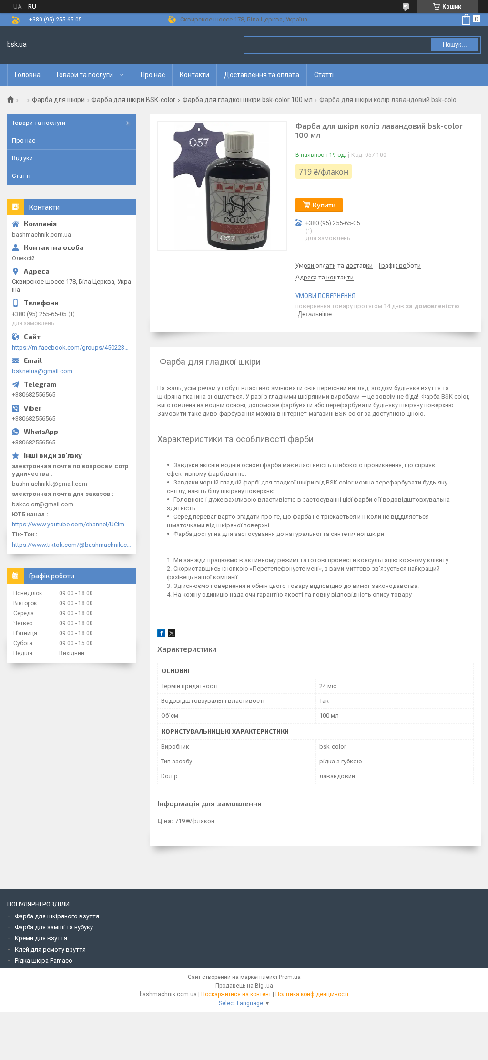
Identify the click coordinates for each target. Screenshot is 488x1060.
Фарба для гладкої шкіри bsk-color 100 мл (248, 99)
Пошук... (455, 44)
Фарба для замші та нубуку (54, 927)
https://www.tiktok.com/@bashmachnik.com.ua (71, 544)
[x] (171, 634)
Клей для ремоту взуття (50, 949)
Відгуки (22, 158)
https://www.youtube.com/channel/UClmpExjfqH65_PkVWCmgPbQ (71, 524)
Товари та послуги (84, 75)
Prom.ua (290, 977)
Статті (324, 75)
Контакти (194, 75)
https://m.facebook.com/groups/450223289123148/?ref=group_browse (71, 347)
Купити (324, 205)
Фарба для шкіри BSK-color (133, 99)
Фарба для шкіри (58, 99)
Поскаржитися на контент (236, 994)
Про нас (153, 75)
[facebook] (161, 634)
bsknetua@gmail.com (42, 371)
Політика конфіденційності (311, 994)
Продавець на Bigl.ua (244, 985)
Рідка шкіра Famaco (43, 960)
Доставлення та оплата (261, 75)
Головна (28, 75)
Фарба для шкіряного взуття (57, 916)
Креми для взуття (41, 938)
